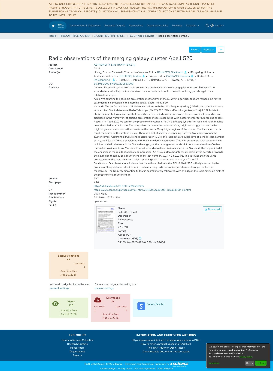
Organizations (77, 351)
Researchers (77, 348)
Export (195, 49)
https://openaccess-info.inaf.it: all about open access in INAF (166, 340)
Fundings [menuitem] (177, 25)
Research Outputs (77, 344)
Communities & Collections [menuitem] (85, 25)
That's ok (261, 363)
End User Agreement (145, 368)
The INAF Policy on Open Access (166, 348)
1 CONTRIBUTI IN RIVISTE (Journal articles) (110, 36)
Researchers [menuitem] (136, 25)
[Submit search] (207, 25)
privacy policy (245, 356)
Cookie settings (107, 368)
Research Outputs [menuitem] (115, 25)
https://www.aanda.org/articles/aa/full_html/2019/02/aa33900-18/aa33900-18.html (142, 190)
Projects (77, 355)
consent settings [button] (59, 288)
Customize (214, 363)
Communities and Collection (77, 340)
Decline (249, 363)
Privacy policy (125, 368)
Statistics (208, 49)
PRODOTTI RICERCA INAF (75, 36)
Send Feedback (165, 368)
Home (52, 36)
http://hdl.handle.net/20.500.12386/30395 (119, 186)
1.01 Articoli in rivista (142, 36)
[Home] (58, 26)
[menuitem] (192, 25)
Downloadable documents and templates (166, 351)
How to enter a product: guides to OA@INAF (166, 344)
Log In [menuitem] (218, 25)
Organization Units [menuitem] (157, 25)
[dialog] (238, 356)
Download (213, 209)
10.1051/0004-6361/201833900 (113, 83)
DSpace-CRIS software (109, 364)
